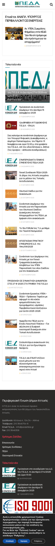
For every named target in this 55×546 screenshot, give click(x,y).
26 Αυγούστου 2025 (16, 288)
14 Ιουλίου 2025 (26, 352)
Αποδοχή (9, 541)
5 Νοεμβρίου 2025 (27, 166)
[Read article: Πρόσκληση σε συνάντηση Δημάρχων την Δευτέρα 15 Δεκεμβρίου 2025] (11, 110)
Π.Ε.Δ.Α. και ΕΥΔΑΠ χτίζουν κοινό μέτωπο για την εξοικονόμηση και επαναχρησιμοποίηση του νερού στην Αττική (32, 363)
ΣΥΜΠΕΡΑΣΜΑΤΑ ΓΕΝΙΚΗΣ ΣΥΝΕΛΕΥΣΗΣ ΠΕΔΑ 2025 (31, 161)
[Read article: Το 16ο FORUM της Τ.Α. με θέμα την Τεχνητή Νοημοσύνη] (11, 231)
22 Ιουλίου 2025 (26, 336)
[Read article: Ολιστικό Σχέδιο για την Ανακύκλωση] (11, 194)
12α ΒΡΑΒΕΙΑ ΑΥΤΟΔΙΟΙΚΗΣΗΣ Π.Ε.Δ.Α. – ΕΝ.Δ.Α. (33, 124)
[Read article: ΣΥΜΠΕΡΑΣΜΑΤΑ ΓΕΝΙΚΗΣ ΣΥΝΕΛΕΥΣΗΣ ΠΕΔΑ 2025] (11, 162)
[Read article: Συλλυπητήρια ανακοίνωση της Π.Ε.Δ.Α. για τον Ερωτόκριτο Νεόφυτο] (11, 345)
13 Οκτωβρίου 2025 (27, 235)
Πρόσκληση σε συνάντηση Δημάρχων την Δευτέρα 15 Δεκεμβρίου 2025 (31, 110)
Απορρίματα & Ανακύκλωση (13, 30)
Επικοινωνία (8, 442)
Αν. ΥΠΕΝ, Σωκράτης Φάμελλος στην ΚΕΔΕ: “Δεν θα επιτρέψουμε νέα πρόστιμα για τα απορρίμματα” (35, 35)
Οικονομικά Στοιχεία (12, 455)
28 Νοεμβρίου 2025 (28, 129)
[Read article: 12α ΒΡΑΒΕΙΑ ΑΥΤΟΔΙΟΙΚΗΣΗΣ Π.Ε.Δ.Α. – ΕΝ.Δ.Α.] (11, 125)
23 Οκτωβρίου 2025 (27, 198)
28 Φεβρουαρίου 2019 (33, 46)
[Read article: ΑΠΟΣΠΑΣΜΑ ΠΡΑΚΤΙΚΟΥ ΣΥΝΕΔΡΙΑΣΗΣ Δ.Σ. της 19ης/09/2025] (11, 243)
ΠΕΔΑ (5, 451)
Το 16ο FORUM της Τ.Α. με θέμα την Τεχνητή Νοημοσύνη (34, 229)
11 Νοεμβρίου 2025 (16, 154)
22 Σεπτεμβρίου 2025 (28, 250)
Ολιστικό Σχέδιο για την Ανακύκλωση (30, 192)
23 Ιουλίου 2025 (26, 315)
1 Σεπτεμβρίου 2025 (28, 275)
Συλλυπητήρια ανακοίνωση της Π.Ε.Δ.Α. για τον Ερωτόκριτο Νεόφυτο (34, 345)
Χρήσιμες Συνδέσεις (12, 446)
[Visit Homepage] (27, 4)
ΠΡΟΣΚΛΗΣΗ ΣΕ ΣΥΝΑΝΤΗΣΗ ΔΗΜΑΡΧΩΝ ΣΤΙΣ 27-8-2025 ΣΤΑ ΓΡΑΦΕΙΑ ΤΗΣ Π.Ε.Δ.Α (27, 282)
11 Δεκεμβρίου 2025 (28, 117)
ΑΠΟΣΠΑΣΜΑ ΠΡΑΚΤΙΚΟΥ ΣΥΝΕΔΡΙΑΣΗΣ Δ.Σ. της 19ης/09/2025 (31, 243)
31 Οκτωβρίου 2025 (27, 185)
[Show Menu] (3, 4)
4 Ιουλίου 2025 (26, 373)
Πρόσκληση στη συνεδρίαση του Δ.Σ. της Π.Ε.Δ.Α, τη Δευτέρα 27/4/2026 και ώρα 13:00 (27, 92)
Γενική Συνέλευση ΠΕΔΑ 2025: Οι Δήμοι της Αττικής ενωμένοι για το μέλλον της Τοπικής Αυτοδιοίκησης (34, 176)
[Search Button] (51, 4)
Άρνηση (24, 541)
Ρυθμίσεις (38, 541)
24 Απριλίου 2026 (15, 99)
